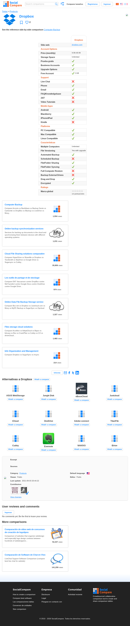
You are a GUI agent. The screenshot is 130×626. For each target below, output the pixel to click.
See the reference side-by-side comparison (22, 30)
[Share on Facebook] (69, 372)
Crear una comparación (62, 4)
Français (126, 4)
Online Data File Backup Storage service (24, 302)
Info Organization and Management (21, 351)
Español (117, 4)
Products (14, 11)
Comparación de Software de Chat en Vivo (25, 555)
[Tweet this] (73, 372)
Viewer (13, 477)
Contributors (15, 484)
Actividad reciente (75, 594)
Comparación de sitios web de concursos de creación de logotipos (25, 530)
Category (14, 473)
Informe (57, 373)
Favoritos (21, 22)
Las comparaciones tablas (23, 602)
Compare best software (22, 598)
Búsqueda (56, 4)
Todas (4, 11)
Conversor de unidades (22, 605)
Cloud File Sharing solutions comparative (25, 254)
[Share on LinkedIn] (77, 372)
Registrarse (93, 4)
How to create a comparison (24, 594)
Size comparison (19, 609)
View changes (15, 497)
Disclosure (46, 594)
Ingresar (107, 4)
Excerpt (13, 460)
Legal (44, 598)
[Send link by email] (65, 372)
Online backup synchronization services (24, 229)
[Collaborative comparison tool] (12, 4)
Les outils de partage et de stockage (22, 278)
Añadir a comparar (41, 379)
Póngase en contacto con (52, 602)
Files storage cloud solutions (19, 327)
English (121, 4)
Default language (77, 473)
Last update (15, 481)
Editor (72, 477)
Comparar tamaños (75, 4)
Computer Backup (52, 30)
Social (105, 591)
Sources (13, 466)
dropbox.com (77, 45)
